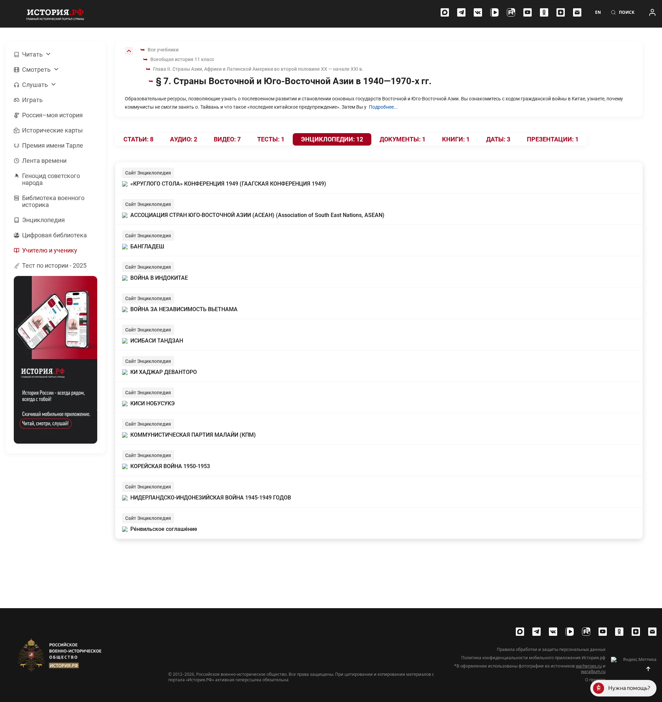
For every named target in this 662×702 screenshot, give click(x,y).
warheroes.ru (589, 666)
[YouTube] (527, 12)
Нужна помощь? (629, 688)
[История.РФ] (55, 14)
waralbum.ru (593, 671)
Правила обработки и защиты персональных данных (551, 649)
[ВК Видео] (494, 12)
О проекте (595, 680)
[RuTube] (511, 12)
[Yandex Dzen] (560, 12)
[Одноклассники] (544, 12)
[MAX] (445, 12)
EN (598, 12)
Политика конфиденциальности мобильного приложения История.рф (533, 658)
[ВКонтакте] (478, 12)
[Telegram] (461, 12)
